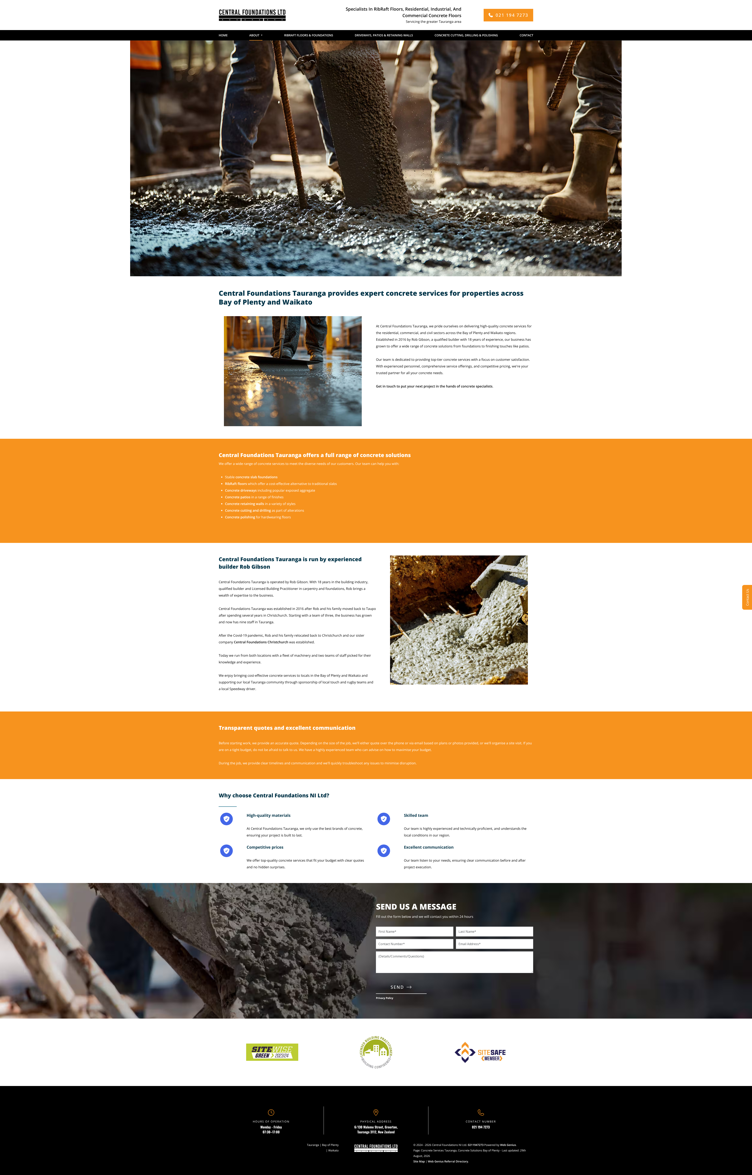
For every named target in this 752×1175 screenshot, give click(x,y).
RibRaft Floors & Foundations (308, 35)
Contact (526, 35)
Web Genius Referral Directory (448, 1161)
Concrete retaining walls (244, 503)
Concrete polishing (240, 517)
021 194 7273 (481, 1127)
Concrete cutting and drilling (248, 510)
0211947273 (475, 1145)
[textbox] (454, 379)
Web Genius (508, 1145)
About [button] (254, 35)
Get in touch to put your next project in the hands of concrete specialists (434, 386)
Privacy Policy (384, 998)
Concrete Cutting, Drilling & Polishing (466, 35)
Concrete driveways (241, 490)
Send (397, 987)
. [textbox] (434, 386)
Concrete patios (237, 497)
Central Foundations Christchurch (261, 642)
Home (223, 35)
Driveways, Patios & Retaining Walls (384, 35)
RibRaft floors (236, 483)
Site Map (419, 1161)
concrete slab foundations (257, 477)
